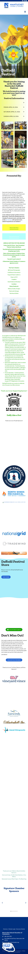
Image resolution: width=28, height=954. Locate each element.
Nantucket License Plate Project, (10, 879)
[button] (2, 902)
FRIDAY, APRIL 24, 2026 (11, 107)
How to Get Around (14, 236)
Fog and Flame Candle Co (14, 274)
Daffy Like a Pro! (14, 415)
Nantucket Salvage (14, 291)
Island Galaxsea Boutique (14, 281)
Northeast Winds (14, 293)
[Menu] (25, 11)
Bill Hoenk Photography (14, 270)
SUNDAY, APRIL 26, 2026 (11, 116)
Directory (5, 929)
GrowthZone (17, 952)
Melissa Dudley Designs (14, 288)
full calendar (9, 220)
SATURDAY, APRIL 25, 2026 (12, 111)
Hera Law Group (6, 875)
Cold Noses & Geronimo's (14, 272)
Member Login (12, 929)
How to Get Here (14, 227)
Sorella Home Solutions (17, 875)
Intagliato (14, 279)
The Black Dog (22, 879)
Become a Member (20, 929)
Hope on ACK (14, 277)
